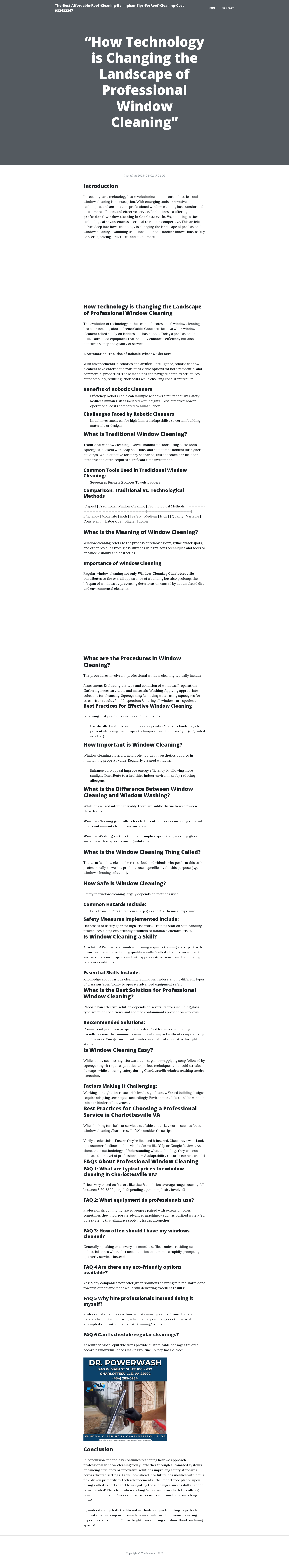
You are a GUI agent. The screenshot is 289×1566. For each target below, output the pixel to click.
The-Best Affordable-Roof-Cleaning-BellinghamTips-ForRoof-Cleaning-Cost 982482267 (119, 8)
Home (212, 8)
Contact (228, 8)
